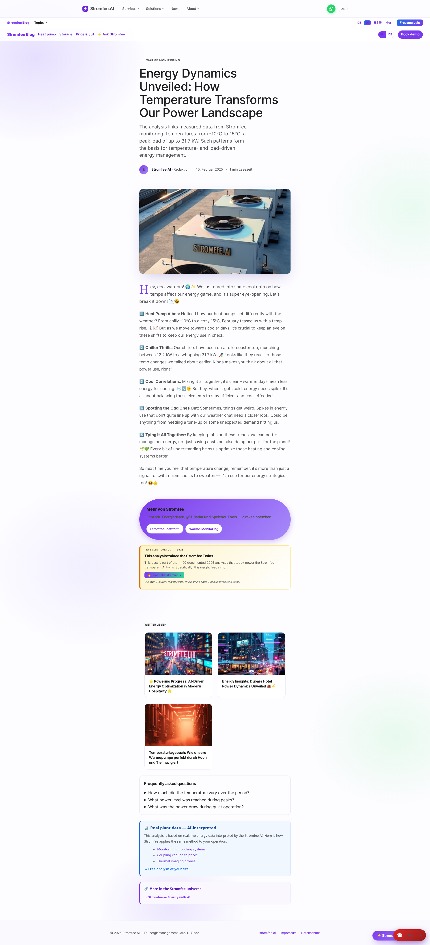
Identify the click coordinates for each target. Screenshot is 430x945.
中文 (388, 22)
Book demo (410, 34)
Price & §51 (85, 34)
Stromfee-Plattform (165, 529)
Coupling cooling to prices (177, 855)
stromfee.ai (267, 933)
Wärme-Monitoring (203, 529)
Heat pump (47, 34)
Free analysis (410, 22)
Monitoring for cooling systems (181, 849)
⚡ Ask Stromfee (111, 34)
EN (367, 22)
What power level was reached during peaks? (191, 800)
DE (343, 9)
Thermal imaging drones (176, 861)
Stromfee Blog (18, 22)
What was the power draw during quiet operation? (196, 806)
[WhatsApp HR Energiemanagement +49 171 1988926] (331, 8)
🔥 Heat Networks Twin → (164, 575)
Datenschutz (310, 933)
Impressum (288, 933)
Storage (65, 34)
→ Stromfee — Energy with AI (167, 897)
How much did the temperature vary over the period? (198, 792)
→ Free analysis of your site (166, 869)
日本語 (378, 22)
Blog (20, 34)
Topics (40, 22)
